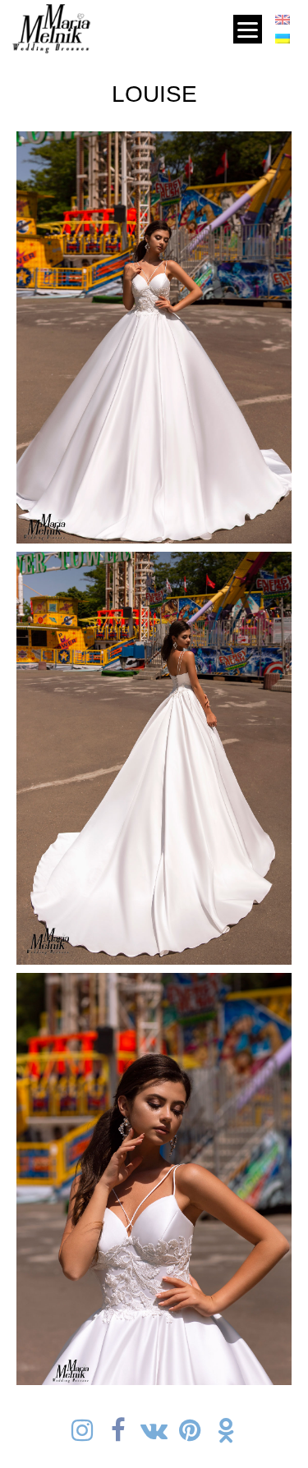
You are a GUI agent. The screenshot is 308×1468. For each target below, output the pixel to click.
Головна (116, 25)
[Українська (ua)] (282, 41)
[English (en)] (282, 23)
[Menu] (247, 29)
